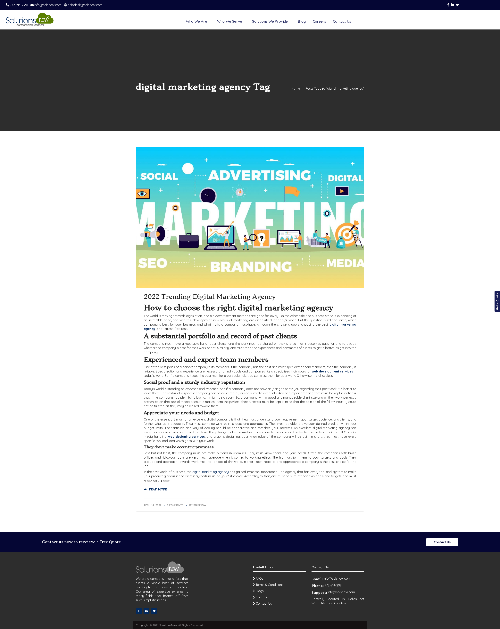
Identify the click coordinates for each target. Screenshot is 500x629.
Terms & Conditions (269, 585)
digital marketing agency (210, 472)
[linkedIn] (146, 611)
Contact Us (442, 542)
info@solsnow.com (48, 5)
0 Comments (174, 505)
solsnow (199, 505)
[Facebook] (139, 611)
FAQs (259, 578)
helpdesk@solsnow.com (85, 5)
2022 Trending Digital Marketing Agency (210, 296)
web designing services (186, 436)
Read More (158, 489)
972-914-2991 (18, 5)
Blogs (259, 591)
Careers (261, 597)
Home (295, 88)
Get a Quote (497, 301)
